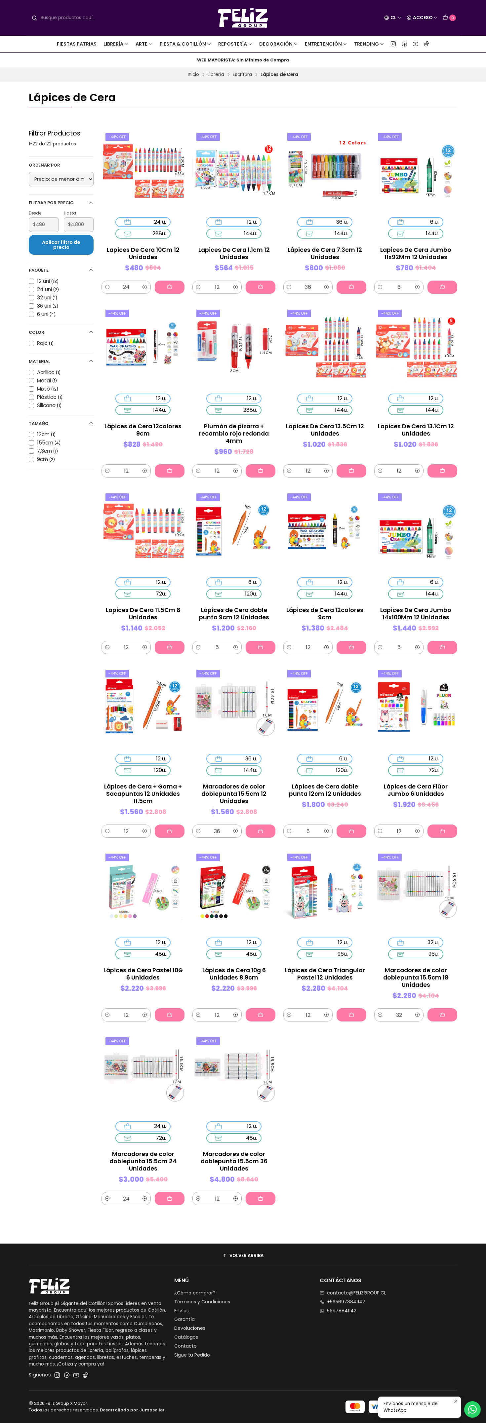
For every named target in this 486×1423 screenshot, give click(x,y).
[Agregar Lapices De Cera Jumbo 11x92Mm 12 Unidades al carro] (442, 287)
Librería (113, 44)
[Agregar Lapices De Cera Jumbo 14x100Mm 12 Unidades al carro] (442, 647)
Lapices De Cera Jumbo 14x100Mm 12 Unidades (415, 613)
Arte (141, 44)
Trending (366, 44)
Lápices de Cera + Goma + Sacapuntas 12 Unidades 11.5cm (143, 794)
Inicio (193, 74)
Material (39, 361)
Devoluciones (189, 1328)
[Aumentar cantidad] (144, 287)
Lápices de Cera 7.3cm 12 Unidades (325, 253)
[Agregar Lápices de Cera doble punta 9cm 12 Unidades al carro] (260, 647)
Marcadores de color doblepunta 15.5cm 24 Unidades (143, 1161)
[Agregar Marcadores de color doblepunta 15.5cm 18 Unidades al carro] (442, 1014)
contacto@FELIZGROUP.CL (356, 1292)
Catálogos (186, 1337)
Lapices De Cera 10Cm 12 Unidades (143, 253)
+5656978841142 (346, 1301)
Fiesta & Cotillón (183, 44)
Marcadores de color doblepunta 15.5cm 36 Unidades (234, 1161)
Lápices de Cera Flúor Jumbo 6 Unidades (416, 790)
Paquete (39, 270)
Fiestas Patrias (77, 44)
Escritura (242, 74)
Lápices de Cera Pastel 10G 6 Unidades (143, 973)
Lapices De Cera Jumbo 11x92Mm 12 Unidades (415, 253)
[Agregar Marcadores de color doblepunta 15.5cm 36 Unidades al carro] (260, 1198)
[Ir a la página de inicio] (243, 18)
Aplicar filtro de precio (61, 244)
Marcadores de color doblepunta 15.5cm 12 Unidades (233, 794)
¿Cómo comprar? (195, 1292)
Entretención (323, 44)
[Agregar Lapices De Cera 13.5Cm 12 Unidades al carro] (351, 471)
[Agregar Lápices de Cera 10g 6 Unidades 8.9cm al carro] (260, 1014)
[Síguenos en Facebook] (404, 44)
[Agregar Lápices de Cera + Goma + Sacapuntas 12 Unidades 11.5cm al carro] (169, 831)
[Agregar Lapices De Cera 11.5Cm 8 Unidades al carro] (169, 647)
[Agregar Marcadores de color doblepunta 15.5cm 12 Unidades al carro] (260, 831)
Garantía (184, 1319)
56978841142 (341, 1310)
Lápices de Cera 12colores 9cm (143, 430)
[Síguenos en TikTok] (426, 44)
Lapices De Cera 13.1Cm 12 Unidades (416, 430)
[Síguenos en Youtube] (416, 44)
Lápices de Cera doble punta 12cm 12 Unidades (325, 790)
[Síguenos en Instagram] (393, 44)
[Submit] (34, 17)
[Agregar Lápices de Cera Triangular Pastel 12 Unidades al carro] (351, 1014)
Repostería (232, 44)
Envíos (181, 1310)
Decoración (276, 44)
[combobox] (80, 17)
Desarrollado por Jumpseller (132, 1410)
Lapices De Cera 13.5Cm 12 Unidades (325, 430)
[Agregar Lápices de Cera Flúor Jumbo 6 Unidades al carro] (442, 831)
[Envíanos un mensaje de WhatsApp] (472, 1409)
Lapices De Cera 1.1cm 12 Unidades (234, 253)
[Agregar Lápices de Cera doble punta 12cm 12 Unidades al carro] (351, 831)
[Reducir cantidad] (107, 287)
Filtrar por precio (51, 203)
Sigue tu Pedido (192, 1355)
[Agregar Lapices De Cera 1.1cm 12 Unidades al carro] (260, 287)
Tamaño (39, 423)
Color (36, 332)
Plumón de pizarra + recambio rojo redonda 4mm (234, 433)
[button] (243, 1255)
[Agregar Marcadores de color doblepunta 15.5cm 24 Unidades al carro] (169, 1198)
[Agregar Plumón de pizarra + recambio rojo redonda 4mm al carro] (260, 471)
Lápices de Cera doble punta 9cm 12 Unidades (234, 613)
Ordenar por (44, 165)
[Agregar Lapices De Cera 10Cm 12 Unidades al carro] (169, 287)
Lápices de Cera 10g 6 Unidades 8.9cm (234, 973)
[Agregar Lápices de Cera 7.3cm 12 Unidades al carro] (351, 287)
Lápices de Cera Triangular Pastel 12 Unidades (325, 973)
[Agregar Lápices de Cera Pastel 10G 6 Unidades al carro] (169, 1014)
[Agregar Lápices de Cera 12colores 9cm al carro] (169, 471)
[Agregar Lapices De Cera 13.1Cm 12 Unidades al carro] (442, 471)
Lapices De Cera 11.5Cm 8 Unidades (143, 613)
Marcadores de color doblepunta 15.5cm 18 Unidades (416, 977)
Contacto (185, 1346)
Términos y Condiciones (202, 1301)
